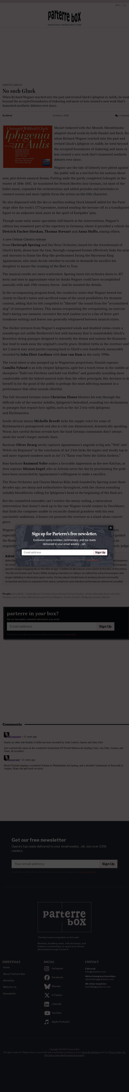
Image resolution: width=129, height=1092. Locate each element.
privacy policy (93, 560)
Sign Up (100, 552)
